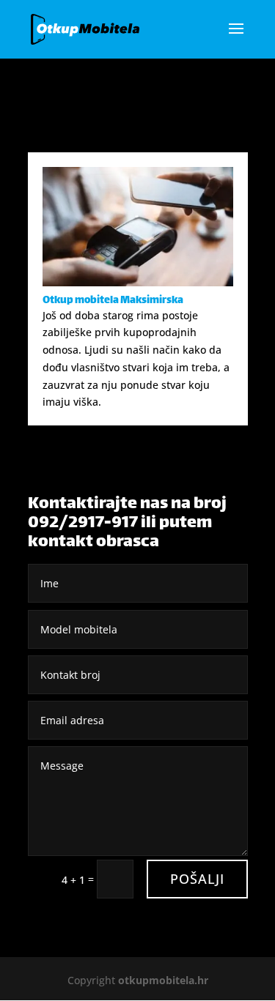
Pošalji (197, 878)
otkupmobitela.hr (163, 980)
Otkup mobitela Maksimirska (113, 300)
